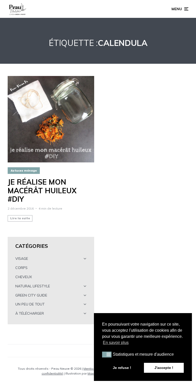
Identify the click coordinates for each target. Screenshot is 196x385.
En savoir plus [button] (116, 342)
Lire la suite (20, 218)
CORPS (21, 267)
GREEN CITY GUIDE (31, 295)
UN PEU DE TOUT (30, 304)
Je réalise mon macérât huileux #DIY (42, 190)
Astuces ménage (24, 170)
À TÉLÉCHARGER (29, 313)
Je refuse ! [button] (122, 368)
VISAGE (21, 258)
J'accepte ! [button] (163, 368)
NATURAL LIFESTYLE (32, 286)
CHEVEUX (23, 277)
